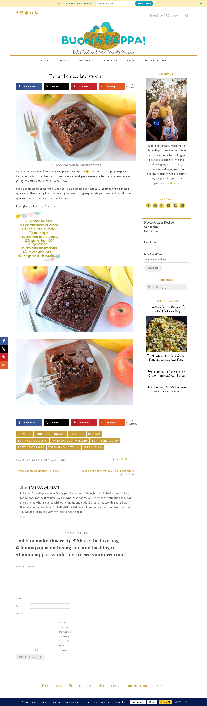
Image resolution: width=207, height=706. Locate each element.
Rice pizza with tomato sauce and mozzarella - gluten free (109, 472)
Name (19, 598)
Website (19, 613)
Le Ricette (110, 60)
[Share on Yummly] (4, 365)
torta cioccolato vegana (69, 440)
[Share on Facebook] (4, 341)
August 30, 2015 (26, 459)
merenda (94, 434)
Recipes (84, 60)
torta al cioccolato (32, 440)
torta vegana (93, 447)
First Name (151, 231)
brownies (25, 434)
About (62, 60)
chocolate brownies (50, 434)
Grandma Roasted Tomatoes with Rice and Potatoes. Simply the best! (166, 373)
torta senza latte (31, 447)
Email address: (153, 253)
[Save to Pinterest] (4, 357)
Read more (172, 183)
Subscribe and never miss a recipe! (75, 3)
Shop (130, 60)
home (44, 60)
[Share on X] (4, 349)
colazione (76, 434)
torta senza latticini (63, 447)
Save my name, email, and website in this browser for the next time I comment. (65, 636)
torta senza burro (105, 440)
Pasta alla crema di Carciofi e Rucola (39, 471)
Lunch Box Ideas (155, 60)
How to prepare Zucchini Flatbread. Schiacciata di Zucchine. (166, 389)
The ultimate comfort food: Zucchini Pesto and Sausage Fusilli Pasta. (166, 358)
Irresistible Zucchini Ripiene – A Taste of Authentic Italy (166, 309)
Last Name (150, 242)
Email (19, 606)
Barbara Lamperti (54, 459)
